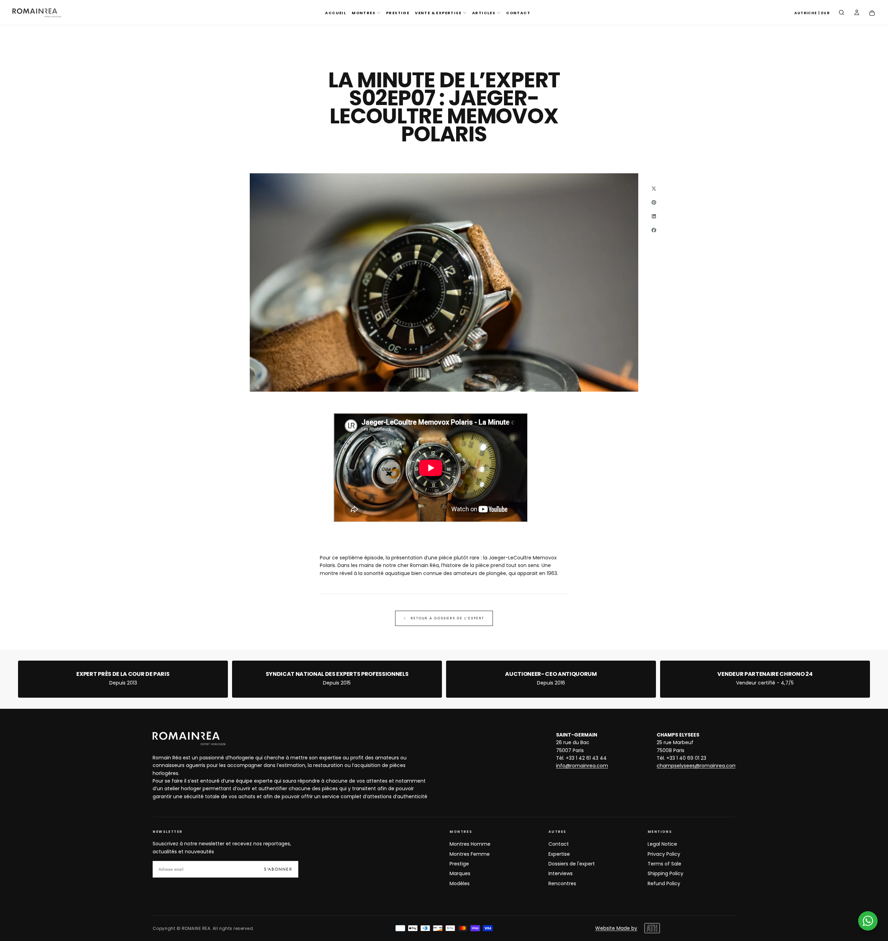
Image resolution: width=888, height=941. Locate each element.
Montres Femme (470, 854)
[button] (812, 13)
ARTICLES (483, 13)
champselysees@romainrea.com (697, 765)
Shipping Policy (665, 873)
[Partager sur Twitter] (654, 188)
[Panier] (872, 13)
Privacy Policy (664, 854)
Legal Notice (662, 843)
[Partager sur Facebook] (654, 230)
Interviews (560, 873)
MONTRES (363, 13)
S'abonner (278, 869)
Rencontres (562, 883)
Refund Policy (664, 883)
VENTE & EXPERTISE (438, 13)
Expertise (559, 854)
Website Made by (616, 928)
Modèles (460, 883)
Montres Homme (470, 843)
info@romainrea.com (582, 765)
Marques (460, 873)
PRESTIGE (397, 13)
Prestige (459, 863)
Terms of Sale (664, 863)
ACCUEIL (335, 13)
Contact (558, 843)
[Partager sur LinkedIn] (654, 216)
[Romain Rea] (189, 738)
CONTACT (518, 13)
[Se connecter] (856, 13)
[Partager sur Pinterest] (654, 202)
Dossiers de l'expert (571, 863)
